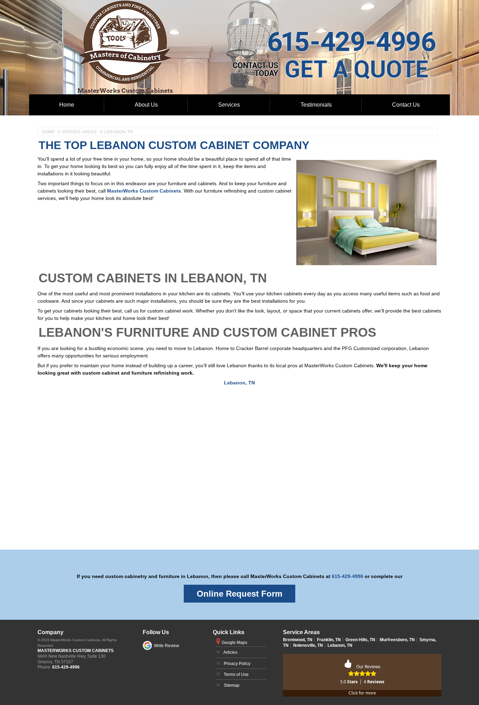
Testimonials (316, 105)
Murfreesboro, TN (397, 639)
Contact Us (406, 105)
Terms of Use (236, 674)
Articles (230, 652)
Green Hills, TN (360, 639)
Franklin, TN (329, 639)
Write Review (166, 646)
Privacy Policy (237, 663)
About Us (146, 105)
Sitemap (232, 685)
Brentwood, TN (297, 639)
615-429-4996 (297, 30)
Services (229, 105)
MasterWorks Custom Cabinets (144, 191)
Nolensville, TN (308, 645)
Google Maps (234, 642)
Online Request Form (239, 593)
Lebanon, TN (239, 382)
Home (66, 105)
